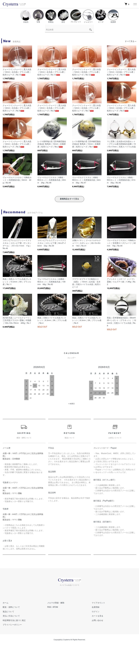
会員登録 (95, 607)
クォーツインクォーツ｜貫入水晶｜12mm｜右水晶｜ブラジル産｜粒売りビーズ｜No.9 (17, 108)
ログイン (95, 611)
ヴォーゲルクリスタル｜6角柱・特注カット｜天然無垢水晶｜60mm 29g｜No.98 (51, 180)
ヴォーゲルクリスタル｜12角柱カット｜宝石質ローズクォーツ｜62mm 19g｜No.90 (121, 243)
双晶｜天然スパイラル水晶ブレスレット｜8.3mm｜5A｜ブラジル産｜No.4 (52, 320)
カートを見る (97, 615)
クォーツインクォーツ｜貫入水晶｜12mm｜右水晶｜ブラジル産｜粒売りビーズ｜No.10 (121, 72)
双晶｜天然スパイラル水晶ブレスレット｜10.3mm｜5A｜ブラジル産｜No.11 (17, 282)
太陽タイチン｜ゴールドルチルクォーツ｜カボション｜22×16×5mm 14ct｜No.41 (86, 243)
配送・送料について (11, 607)
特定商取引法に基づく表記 (14, 620)
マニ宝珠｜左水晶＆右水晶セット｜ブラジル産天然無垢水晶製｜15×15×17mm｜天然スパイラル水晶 (121, 144)
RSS (49, 607)
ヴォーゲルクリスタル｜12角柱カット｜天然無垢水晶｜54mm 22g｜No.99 (17, 180)
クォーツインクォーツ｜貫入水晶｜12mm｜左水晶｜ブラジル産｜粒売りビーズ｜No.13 (51, 72)
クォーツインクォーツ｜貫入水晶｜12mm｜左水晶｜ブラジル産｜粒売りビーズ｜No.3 (17, 144)
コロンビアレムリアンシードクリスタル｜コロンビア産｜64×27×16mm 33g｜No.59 (51, 243)
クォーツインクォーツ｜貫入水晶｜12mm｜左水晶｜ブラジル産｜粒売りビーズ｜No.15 (17, 72)
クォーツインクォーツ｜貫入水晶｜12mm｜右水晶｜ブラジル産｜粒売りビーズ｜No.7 (86, 108)
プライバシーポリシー (12, 624)
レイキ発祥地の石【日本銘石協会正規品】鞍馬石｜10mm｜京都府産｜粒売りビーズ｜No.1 (86, 144)
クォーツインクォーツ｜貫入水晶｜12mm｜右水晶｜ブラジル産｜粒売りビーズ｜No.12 (86, 72)
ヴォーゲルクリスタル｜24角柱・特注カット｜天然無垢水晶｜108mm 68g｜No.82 (51, 282)
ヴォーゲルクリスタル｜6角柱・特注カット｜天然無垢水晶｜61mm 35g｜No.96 (121, 180)
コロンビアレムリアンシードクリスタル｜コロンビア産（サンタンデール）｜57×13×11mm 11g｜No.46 (17, 244)
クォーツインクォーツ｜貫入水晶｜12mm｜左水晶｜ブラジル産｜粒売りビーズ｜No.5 (121, 108)
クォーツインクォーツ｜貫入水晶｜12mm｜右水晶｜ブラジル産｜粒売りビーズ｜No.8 (51, 108)
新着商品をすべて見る (69, 198)
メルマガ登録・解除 (55, 602)
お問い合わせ (97, 620)
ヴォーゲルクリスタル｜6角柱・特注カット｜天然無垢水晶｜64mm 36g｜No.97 (86, 180)
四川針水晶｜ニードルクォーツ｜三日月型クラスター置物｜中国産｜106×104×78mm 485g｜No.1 (17, 320)
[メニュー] (135, 4)
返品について (8, 611)
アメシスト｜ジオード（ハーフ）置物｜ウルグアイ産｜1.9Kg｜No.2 (121, 282)
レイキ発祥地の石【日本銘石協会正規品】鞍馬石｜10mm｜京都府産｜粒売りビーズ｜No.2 (51, 144)
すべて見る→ (130, 41)
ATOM (55, 607)
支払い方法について (11, 615)
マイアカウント (98, 602)
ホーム (5, 602)
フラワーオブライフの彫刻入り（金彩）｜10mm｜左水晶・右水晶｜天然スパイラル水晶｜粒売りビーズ (86, 283)
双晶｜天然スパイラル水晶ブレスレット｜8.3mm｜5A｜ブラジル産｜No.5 (86, 320)
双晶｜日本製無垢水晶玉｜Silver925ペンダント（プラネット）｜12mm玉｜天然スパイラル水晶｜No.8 (121, 321)
